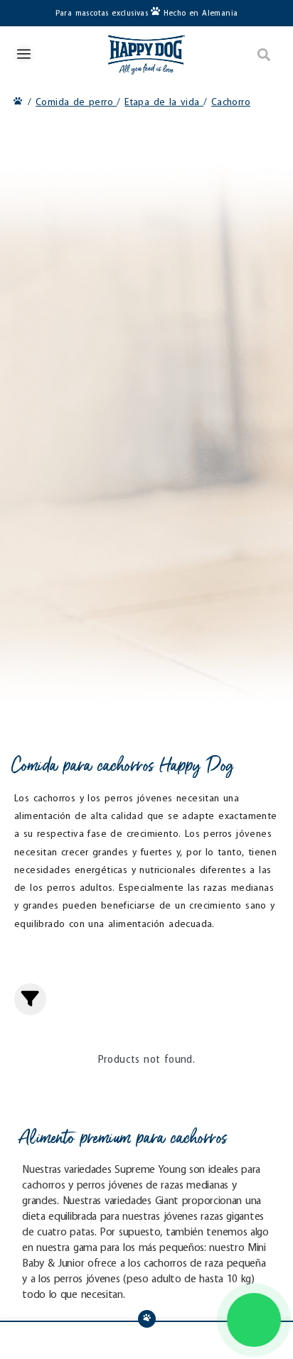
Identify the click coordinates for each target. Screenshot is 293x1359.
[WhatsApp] (254, 1320)
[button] (264, 54)
